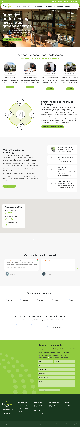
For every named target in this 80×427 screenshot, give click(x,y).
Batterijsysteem (50, 74)
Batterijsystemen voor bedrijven (38, 406)
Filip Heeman (49, 273)
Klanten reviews (58, 1)
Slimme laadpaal (70, 74)
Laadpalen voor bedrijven (39, 413)
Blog (65, 411)
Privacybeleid (65, 424)
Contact (74, 6)
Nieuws (72, 1)
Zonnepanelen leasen (23, 408)
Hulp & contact (67, 405)
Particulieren (26, 6)
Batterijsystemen (58, 6)
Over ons (66, 1)
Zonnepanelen (38, 6)
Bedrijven (19, 6)
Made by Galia (74, 424)
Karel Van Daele (14, 273)
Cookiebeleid (56, 424)
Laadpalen (67, 6)
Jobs (76, 1)
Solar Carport (21, 411)
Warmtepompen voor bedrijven (54, 406)
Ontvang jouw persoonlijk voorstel (12, 39)
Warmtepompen (48, 6)
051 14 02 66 (7, 1)
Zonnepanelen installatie (23, 405)
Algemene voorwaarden (45, 424)
